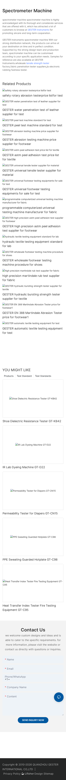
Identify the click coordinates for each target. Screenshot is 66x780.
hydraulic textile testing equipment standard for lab (32, 244)
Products (8, 376)
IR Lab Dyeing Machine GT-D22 (24, 467)
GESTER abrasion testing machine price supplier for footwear (29, 142)
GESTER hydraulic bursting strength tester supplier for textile (31, 296)
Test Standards (43, 376)
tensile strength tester (37, 63)
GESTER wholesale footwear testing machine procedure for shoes (26, 262)
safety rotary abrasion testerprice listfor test (32, 95)
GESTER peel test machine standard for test (32, 125)
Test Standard (24, 376)
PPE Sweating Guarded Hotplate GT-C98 (30, 559)
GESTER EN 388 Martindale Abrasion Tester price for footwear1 (32, 315)
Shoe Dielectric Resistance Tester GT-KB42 (32, 421)
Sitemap (49, 773)
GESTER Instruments (38, 29)
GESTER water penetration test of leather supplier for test (30, 112)
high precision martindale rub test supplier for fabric (31, 278)
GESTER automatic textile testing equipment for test (32, 330)
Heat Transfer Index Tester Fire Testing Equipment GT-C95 (29, 608)
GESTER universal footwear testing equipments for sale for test (26, 191)
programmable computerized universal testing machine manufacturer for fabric (29, 210)
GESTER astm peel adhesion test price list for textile (30, 157)
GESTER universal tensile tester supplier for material (31, 172)
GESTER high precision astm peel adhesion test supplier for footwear (31, 228)
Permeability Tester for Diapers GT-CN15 (30, 513)
